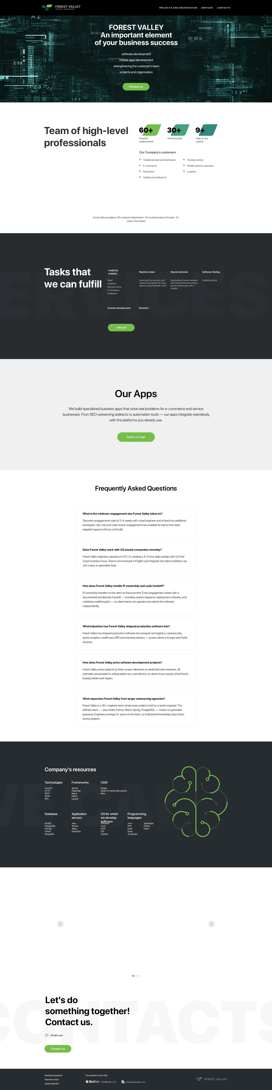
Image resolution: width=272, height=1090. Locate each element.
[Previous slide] (60, 924)
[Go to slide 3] (138, 976)
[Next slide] (211, 924)
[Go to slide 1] (133, 976)
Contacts (223, 8)
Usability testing (209, 280)
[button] (136, 86)
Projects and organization (178, 8)
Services (207, 8)
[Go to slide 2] (136, 976)
